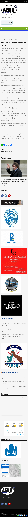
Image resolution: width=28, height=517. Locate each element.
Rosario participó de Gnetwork (7, 151)
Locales (8, 39)
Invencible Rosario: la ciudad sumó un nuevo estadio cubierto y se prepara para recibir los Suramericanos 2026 (13, 336)
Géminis (3, 149)
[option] (14, 173)
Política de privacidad (5, 499)
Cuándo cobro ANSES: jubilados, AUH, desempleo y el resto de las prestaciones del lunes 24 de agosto (14, 387)
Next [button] (26, 174)
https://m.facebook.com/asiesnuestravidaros (2, 195)
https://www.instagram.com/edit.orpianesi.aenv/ (24, 1)
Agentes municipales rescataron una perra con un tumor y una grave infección (14, 329)
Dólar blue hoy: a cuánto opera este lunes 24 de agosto (14, 377)
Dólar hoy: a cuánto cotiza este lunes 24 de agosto (13, 381)
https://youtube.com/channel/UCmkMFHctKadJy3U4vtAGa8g (26, 1)
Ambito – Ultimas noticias (10, 372)
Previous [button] (1, 174)
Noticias (12, 39)
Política (16, 39)
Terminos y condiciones (6, 497)
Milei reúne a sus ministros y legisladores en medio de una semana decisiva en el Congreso (14, 181)
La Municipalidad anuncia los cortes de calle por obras (14, 323)
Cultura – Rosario (7, 319)
